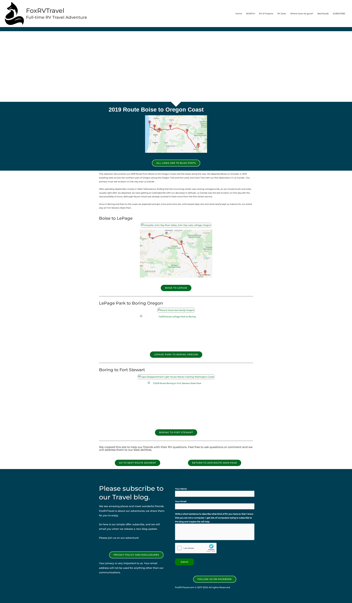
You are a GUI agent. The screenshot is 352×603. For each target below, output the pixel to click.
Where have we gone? (301, 13)
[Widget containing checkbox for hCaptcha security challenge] (196, 548)
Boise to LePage (116, 218)
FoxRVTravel (45, 10)
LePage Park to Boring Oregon (131, 303)
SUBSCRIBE (339, 13)
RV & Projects (266, 13)
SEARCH (250, 13)
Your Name (181, 488)
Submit (184, 562)
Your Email (181, 501)
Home (239, 13)
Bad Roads (323, 13)
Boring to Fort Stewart (122, 369)
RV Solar (281, 13)
